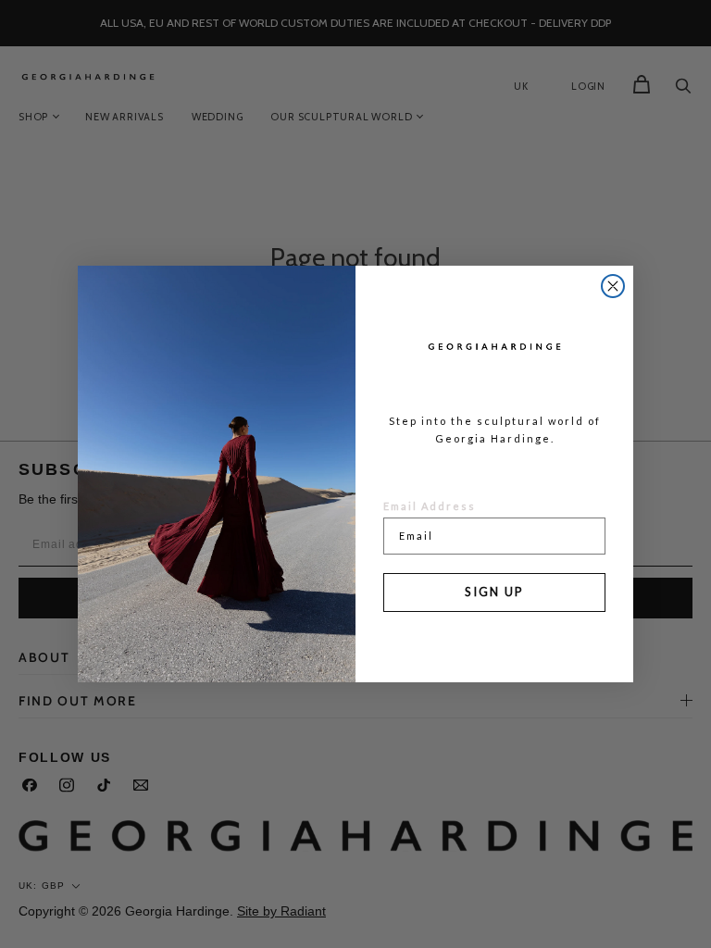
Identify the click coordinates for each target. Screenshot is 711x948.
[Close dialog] (613, 286)
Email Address (429, 506)
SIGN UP (494, 591)
